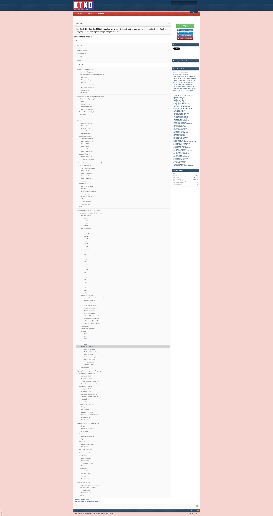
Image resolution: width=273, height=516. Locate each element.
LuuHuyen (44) (177, 84)
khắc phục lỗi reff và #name (181, 132)
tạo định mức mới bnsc (179, 162)
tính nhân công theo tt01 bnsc (181, 153)
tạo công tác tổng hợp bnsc (181, 158)
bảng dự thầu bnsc (187, 95)
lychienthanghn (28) (187, 84)
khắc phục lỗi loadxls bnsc (180, 131)
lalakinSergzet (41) (178, 82)
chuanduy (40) (177, 74)
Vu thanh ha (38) (189, 90)
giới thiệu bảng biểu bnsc (180, 126)
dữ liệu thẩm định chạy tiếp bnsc (182, 120)
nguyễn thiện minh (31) (188, 86)
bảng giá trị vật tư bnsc (179, 97)
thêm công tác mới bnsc (180, 146)
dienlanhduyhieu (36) (178, 76)
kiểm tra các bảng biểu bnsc (181, 134)
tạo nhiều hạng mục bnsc (180, 161)
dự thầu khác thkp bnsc (180, 122)
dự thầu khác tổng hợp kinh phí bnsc (183, 123)
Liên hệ (172, 510)
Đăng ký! (185, 26)
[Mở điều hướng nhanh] (169, 23)
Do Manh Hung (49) (190, 76)
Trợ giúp (79, 60)
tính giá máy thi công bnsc (180, 152)
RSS (198, 511)
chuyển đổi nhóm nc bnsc (180, 105)
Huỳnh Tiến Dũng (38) (179, 80)
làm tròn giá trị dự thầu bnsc (181, 137)
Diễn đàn (90, 13)
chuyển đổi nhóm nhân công (182, 106)
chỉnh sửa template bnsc (180, 110)
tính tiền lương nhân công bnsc (182, 156)
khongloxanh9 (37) (190, 80)
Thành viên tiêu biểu (82, 50)
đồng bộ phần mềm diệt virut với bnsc (183, 165)
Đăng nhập (194, 12)
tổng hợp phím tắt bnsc (179, 164)
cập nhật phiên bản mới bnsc (181, 116)
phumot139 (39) (192, 88)
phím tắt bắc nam (186, 143)
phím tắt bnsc (177, 143)
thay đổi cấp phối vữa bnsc (180, 144)
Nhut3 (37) (176, 88)
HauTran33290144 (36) (179, 78)
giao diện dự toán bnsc (179, 125)
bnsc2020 (177, 95)
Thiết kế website (100, 513)
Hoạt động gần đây (81, 53)
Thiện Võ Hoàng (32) (178, 90)
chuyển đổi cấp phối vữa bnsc (181, 103)
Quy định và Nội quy (194, 513)
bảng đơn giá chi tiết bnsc (180, 100)
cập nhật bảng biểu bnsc (180, 114)
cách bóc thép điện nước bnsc (181, 113)
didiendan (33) (185, 74)
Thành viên (101, 13)
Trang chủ (79, 13)
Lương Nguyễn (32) (189, 82)
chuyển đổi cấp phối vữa (180, 102)
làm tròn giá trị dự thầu (179, 135)
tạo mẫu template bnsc (179, 159)
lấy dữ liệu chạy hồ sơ (179, 140)
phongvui (195, 179)
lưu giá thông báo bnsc (179, 138)
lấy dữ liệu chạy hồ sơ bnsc (181, 141)
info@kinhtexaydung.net (89, 513)
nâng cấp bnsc (192, 141)
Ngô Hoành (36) (177, 86)
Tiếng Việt (77, 510)
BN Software (110, 513)
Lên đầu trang (192, 510)
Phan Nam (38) (183, 88)
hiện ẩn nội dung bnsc (179, 129)
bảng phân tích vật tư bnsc (180, 99)
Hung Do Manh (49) (191, 78)
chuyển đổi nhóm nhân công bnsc (184, 108)
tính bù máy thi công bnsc (180, 149)
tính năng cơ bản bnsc (179, 155)
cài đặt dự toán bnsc (179, 111)
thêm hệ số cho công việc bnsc (182, 147)
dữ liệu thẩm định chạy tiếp (180, 119)
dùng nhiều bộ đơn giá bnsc (181, 117)
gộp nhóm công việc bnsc (180, 128)
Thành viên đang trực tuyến (81, 499)
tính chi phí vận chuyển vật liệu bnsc (183, 150)
